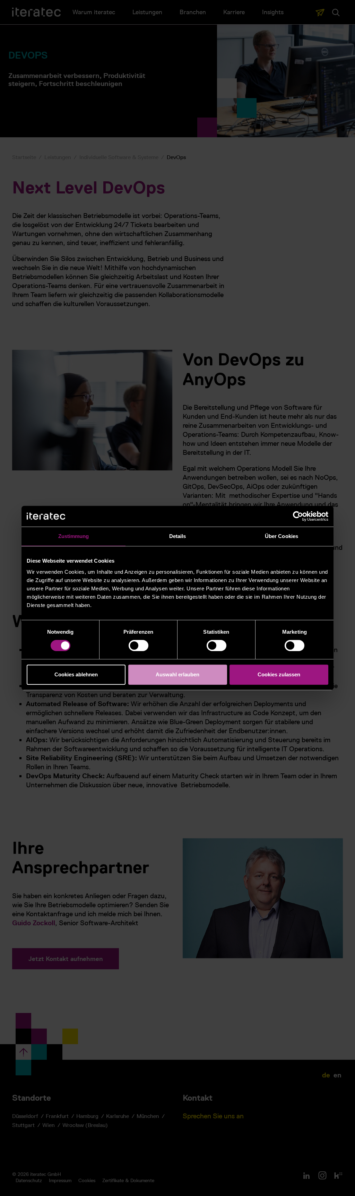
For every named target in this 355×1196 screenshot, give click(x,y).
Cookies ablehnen (76, 674)
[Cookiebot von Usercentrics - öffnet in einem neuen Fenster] (298, 516)
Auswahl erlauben (177, 674)
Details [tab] (177, 536)
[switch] (138, 645)
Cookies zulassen (279, 674)
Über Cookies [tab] (281, 536)
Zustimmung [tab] (73, 536)
